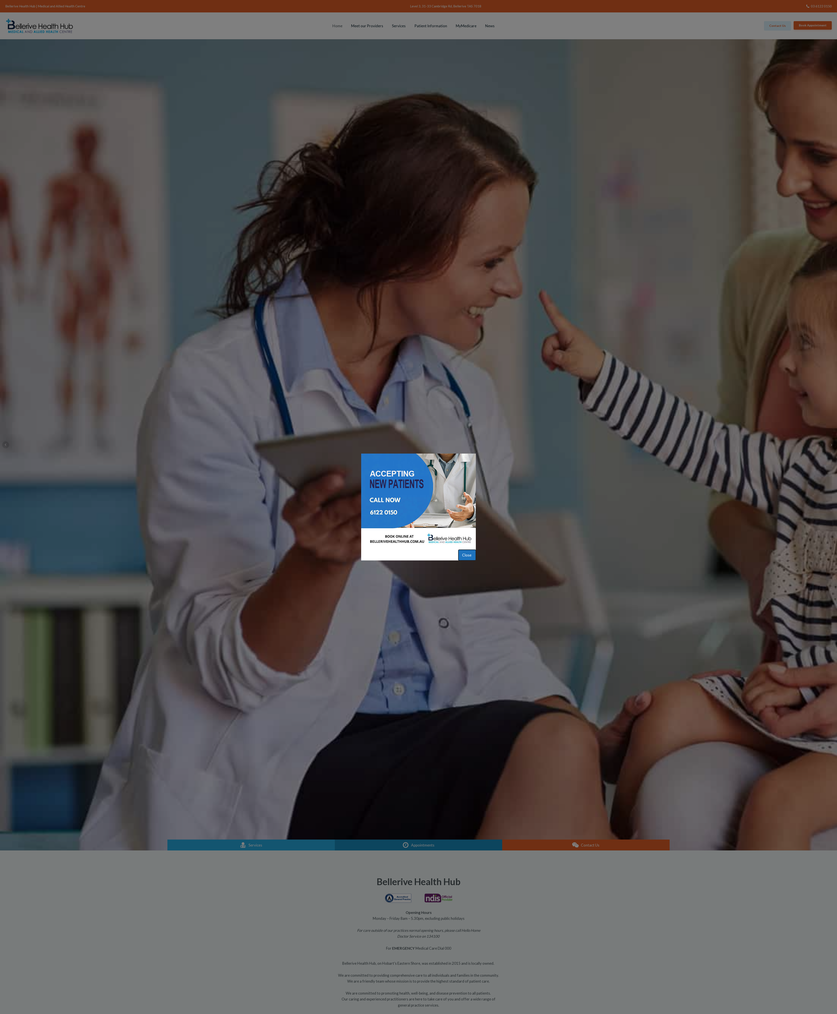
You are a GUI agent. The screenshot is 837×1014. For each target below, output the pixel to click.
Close (467, 555)
